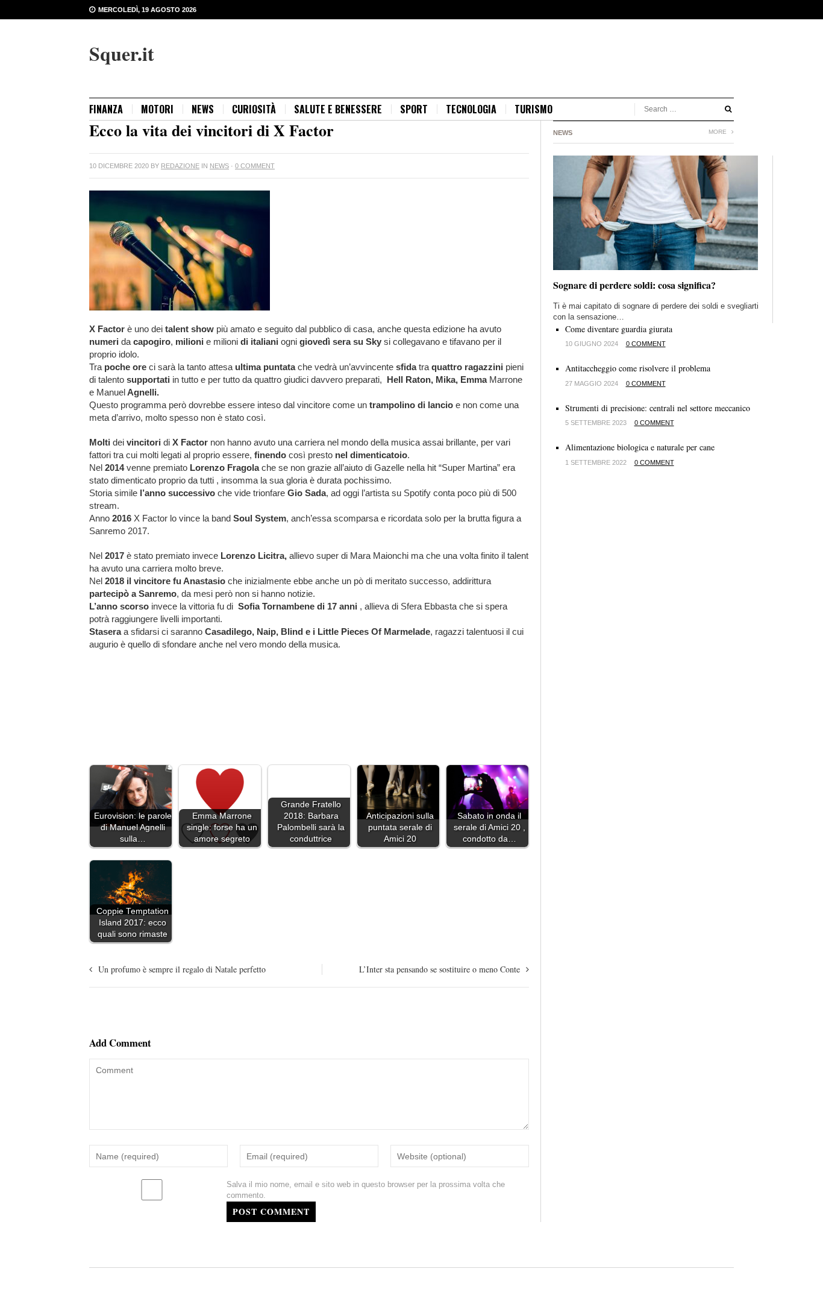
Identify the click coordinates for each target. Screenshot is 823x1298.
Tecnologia (471, 109)
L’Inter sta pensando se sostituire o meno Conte (439, 969)
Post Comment (271, 1211)
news (203, 109)
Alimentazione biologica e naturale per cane (640, 447)
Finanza (106, 109)
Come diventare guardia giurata (618, 329)
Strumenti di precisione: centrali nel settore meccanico (657, 408)
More (718, 131)
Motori (157, 109)
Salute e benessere (338, 109)
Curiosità (254, 109)
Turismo (533, 109)
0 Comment (255, 165)
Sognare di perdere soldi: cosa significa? (634, 285)
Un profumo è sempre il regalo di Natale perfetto (182, 969)
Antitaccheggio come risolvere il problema (637, 368)
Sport (414, 109)
